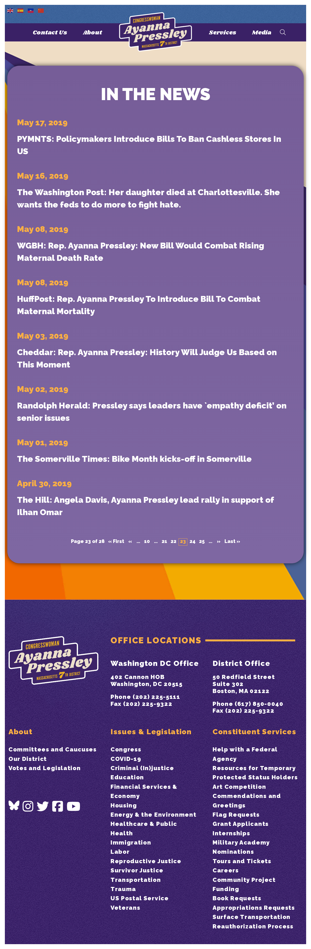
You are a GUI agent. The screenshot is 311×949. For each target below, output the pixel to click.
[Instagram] (28, 806)
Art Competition (239, 786)
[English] (10, 10)
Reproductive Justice (146, 861)
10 (147, 541)
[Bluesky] (14, 805)
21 (164, 541)
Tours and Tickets (242, 861)
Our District (28, 758)
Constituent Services (254, 731)
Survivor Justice (137, 870)
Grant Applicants (241, 823)
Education (127, 777)
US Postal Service (140, 898)
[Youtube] (74, 806)
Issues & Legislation (151, 731)
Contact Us (50, 32)
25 (202, 541)
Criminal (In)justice (142, 768)
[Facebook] (57, 806)
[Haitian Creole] (31, 10)
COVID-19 (126, 758)
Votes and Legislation (45, 768)
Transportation (136, 879)
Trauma (123, 889)
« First (116, 541)
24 (193, 541)
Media (261, 32)
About (92, 32)
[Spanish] (20, 10)
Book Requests (237, 898)
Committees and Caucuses (53, 749)
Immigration (131, 842)
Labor (120, 851)
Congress (126, 749)
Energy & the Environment (153, 814)
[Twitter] (43, 806)
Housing (124, 805)
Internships (231, 833)
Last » (232, 541)
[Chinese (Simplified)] (41, 10)
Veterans (125, 907)
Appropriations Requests (254, 907)
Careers (226, 870)
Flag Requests (236, 814)
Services (222, 32)
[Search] (283, 32)
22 (173, 541)
